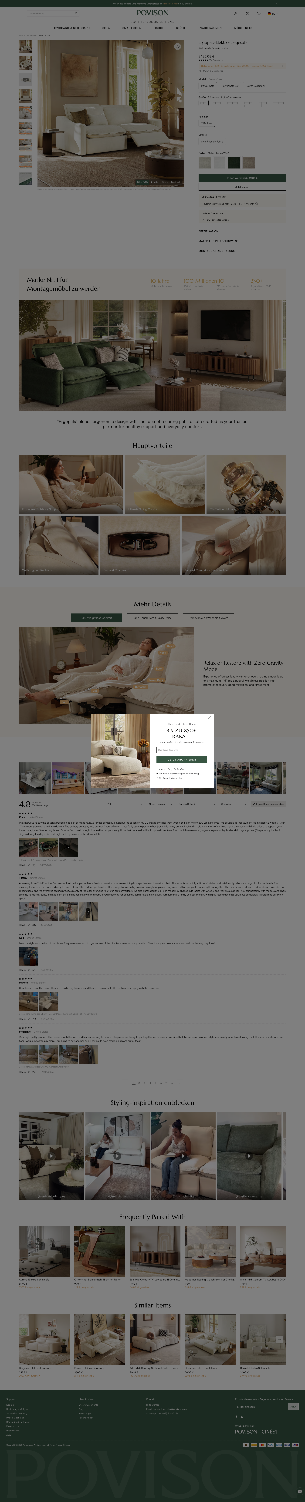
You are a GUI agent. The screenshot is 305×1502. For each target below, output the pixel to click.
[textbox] (181, 750)
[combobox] (181, 750)
